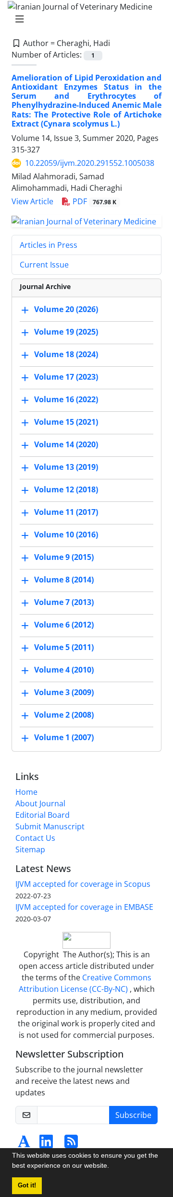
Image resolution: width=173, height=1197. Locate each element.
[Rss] (71, 1144)
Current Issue (44, 264)
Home (26, 792)
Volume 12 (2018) (66, 489)
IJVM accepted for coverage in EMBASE (84, 907)
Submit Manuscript (50, 826)
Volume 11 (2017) (66, 512)
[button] (112, 1166)
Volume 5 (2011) (64, 647)
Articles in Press (48, 245)
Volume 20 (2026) (66, 309)
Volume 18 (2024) (66, 354)
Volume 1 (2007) (64, 737)
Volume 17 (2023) (66, 377)
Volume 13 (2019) (66, 467)
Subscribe (133, 1115)
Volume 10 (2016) (66, 534)
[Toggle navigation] (84, 19)
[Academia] (24, 1144)
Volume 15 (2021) (66, 422)
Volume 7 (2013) (64, 602)
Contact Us (35, 838)
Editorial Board (42, 815)
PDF (93, 201)
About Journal (40, 803)
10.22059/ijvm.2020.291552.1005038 (89, 163)
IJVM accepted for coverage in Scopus (82, 884)
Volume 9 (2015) (64, 557)
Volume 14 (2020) (66, 444)
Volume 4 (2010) (64, 669)
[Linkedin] (46, 1144)
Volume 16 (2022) (66, 399)
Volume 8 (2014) (64, 579)
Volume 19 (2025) (66, 331)
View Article (32, 201)
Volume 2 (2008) (64, 714)
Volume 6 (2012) (64, 624)
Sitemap (30, 849)
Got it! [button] (27, 1185)
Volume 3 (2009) (64, 692)
